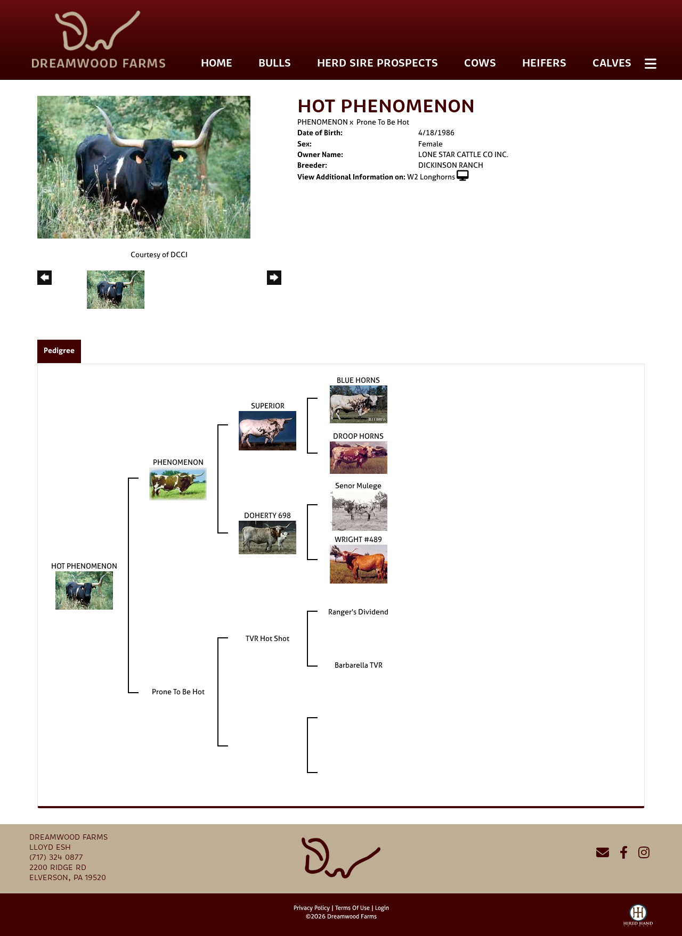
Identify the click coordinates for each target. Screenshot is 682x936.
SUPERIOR (268, 405)
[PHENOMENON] (178, 483)
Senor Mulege (358, 485)
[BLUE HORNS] (358, 403)
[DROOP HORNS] (358, 456)
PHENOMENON (322, 122)
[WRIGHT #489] (358, 563)
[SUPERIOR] (267, 430)
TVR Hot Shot (267, 638)
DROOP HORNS (358, 436)
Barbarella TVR (359, 665)
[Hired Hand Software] (638, 920)
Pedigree (59, 350)
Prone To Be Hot (382, 122)
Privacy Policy (312, 908)
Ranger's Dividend (358, 611)
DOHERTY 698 (267, 515)
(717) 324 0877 (56, 857)
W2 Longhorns (431, 176)
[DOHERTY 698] (267, 536)
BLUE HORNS (358, 380)
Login (382, 908)
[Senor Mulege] (358, 510)
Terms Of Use (352, 908)
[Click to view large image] (143, 166)
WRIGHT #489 (358, 539)
